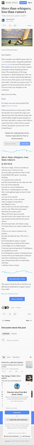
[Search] (30, 357)
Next (27, 320)
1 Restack (18, 307)
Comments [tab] (6, 334)
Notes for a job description (12, 362)
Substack (7, 441)
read (3, 62)
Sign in (30, 2)
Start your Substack (12, 436)
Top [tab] (4, 357)
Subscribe (23, 2)
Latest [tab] (9, 357)
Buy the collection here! (10, 294)
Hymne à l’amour (12, 106)
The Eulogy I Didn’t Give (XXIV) (11, 377)
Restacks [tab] (14, 334)
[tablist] (10, 334)
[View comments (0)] (10, 25)
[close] (28, 383)
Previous (7, 320)
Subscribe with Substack (18, 420)
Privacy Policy (23, 428)
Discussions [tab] (16, 357)
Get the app (26, 436)
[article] (17, 367)
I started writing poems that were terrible (12, 366)
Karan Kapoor (10, 19)
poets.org (6, 64)
